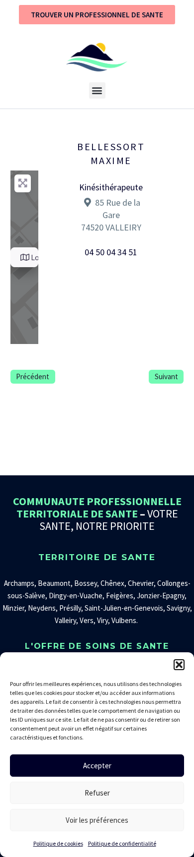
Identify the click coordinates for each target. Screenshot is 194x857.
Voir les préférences (97, 820)
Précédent (32, 376)
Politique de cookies (58, 843)
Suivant (166, 376)
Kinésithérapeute (111, 187)
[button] (179, 665)
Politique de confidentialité (122, 843)
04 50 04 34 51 (111, 252)
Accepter (97, 765)
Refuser (97, 793)
